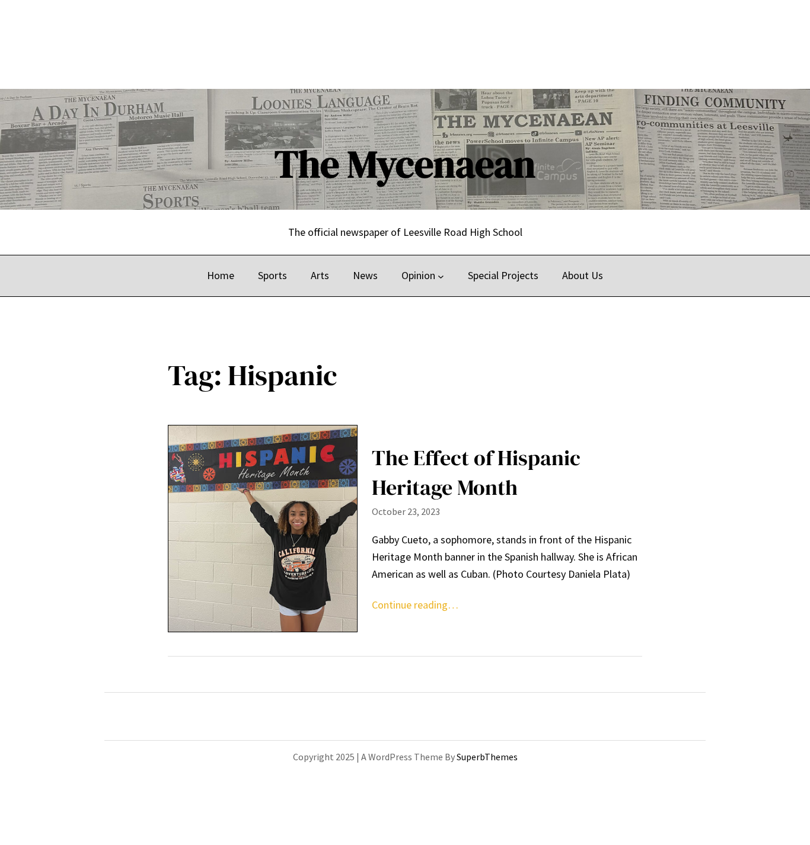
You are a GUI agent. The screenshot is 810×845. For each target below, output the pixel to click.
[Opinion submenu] (441, 276)
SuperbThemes (487, 757)
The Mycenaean (405, 164)
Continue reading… (415, 605)
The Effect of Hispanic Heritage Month (476, 472)
